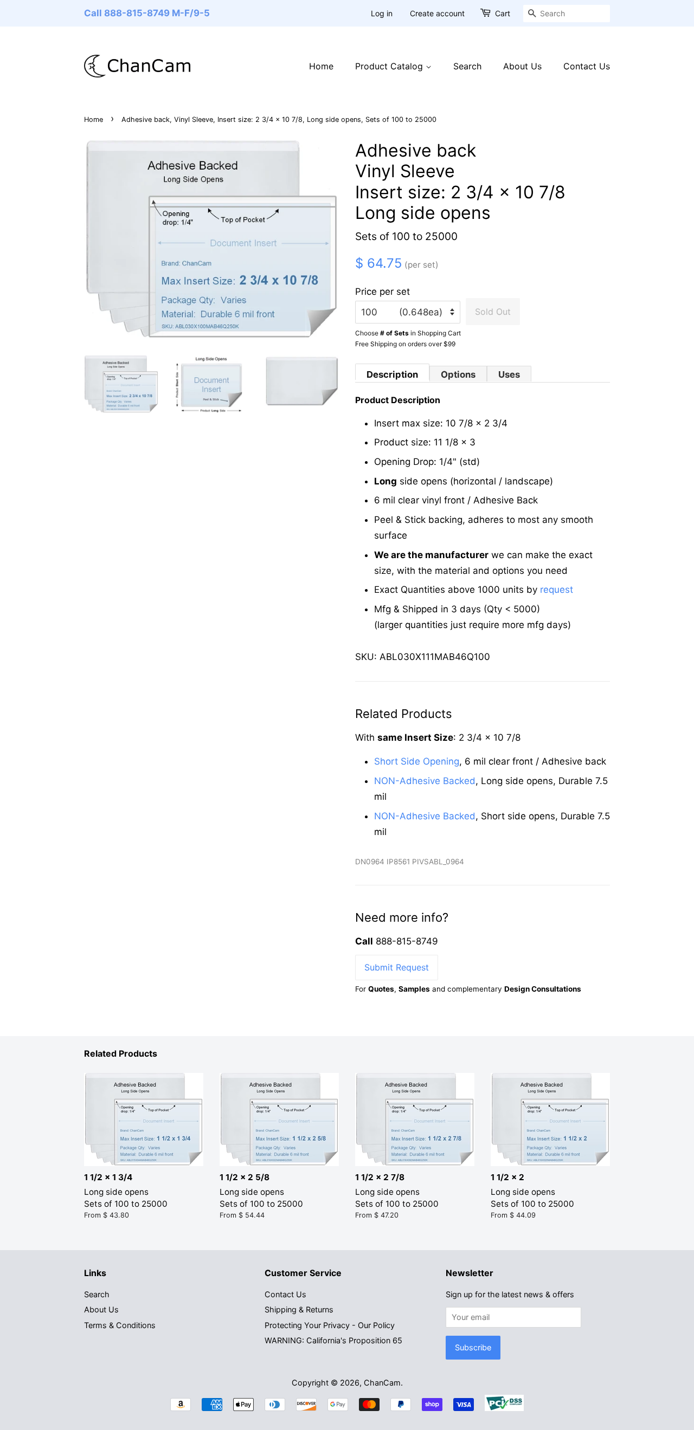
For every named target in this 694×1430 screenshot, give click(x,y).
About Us (522, 66)
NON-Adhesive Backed (424, 780)
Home (321, 66)
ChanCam (382, 1382)
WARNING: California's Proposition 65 (333, 1340)
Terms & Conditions (120, 1325)
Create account (437, 13)
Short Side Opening (416, 761)
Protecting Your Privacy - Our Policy (330, 1325)
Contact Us (586, 66)
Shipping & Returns (299, 1309)
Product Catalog (390, 66)
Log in (382, 13)
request (556, 589)
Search (467, 66)
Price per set (382, 291)
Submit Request (396, 967)
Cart (502, 13)
